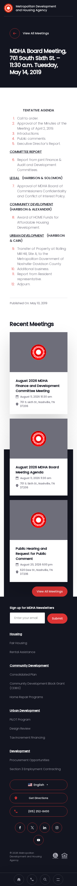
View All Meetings (36, 33)
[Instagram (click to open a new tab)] (57, 828)
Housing (16, 634)
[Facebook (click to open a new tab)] (20, 828)
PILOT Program (20, 719)
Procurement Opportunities (29, 760)
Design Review (20, 728)
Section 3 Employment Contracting (35, 769)
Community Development (29, 665)
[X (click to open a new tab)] (32, 828)
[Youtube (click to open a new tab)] (38, 840)
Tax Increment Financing (27, 737)
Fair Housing (18, 643)
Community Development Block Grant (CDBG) (37, 685)
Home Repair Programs (26, 697)
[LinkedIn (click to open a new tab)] (45, 828)
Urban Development (25, 710)
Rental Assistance (22, 652)
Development (20, 751)
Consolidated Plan (23, 674)
